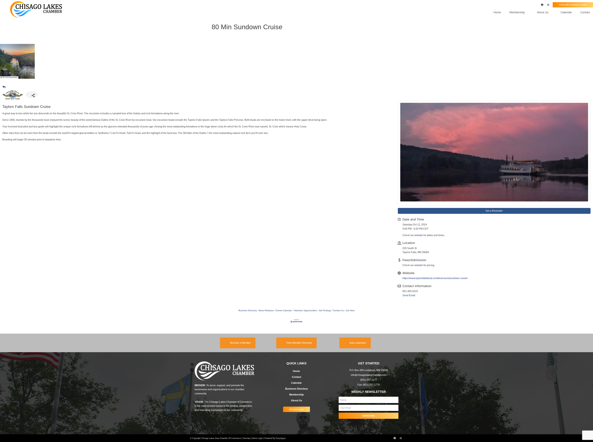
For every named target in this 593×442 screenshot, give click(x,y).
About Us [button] (542, 12)
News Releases (266, 310)
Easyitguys (281, 438)
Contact (585, 12)
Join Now (350, 310)
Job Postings (325, 310)
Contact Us (338, 310)
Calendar (566, 12)
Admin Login (257, 438)
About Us (296, 400)
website (418, 235)
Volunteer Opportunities (305, 310)
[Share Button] (31, 94)
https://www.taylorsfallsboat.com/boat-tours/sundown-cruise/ (435, 278)
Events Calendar (284, 310)
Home (497, 12)
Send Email (408, 295)
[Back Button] (3, 87)
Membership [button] (517, 12)
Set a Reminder (494, 210)
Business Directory (248, 310)
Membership (296, 394)
